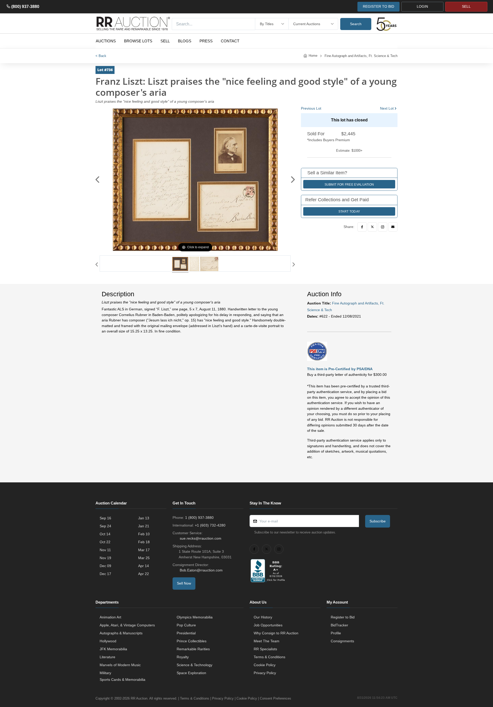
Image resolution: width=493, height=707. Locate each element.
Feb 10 (144, 534)
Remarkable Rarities (193, 649)
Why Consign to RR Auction (276, 633)
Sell (165, 41)
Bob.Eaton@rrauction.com (201, 570)
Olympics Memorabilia (195, 617)
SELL (466, 6)
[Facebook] (362, 227)
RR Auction (139, 698)
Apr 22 (143, 574)
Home (313, 56)
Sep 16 (105, 518)
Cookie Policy (265, 665)
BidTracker (339, 625)
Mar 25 (144, 558)
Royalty (183, 657)
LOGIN (422, 6)
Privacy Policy (265, 673)
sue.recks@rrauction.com (200, 538)
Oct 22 (105, 542)
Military (105, 673)
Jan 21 (143, 526)
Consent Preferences (275, 698)
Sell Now (184, 583)
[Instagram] (382, 227)
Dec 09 (105, 566)
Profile (336, 633)
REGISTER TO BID (378, 6)
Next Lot (387, 108)
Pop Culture (186, 625)
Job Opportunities (268, 625)
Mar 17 (144, 550)
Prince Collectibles (191, 641)
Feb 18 (144, 542)
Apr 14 (143, 566)
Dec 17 (105, 574)
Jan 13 (143, 518)
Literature (107, 657)
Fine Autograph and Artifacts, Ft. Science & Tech (361, 56)
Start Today (349, 211)
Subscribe (377, 521)
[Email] (392, 227)
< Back (101, 56)
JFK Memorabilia (113, 649)
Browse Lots (138, 41)
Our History (263, 617)
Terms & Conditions (269, 657)
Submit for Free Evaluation (349, 184)
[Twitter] (372, 227)
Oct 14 (105, 534)
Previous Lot (311, 108)
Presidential (186, 633)
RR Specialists (265, 649)
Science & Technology (194, 665)
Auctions (106, 41)
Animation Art (110, 617)
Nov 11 (105, 550)
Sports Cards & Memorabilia (122, 679)
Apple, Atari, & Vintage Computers (127, 625)
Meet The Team (266, 641)
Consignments (342, 641)
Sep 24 (105, 526)
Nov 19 (105, 558)
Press (206, 41)
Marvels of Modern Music (120, 665)
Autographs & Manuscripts (121, 633)
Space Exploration (191, 673)
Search (356, 24)
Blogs (184, 41)
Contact (230, 41)
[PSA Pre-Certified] (317, 351)
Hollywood (108, 641)
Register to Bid (343, 617)
